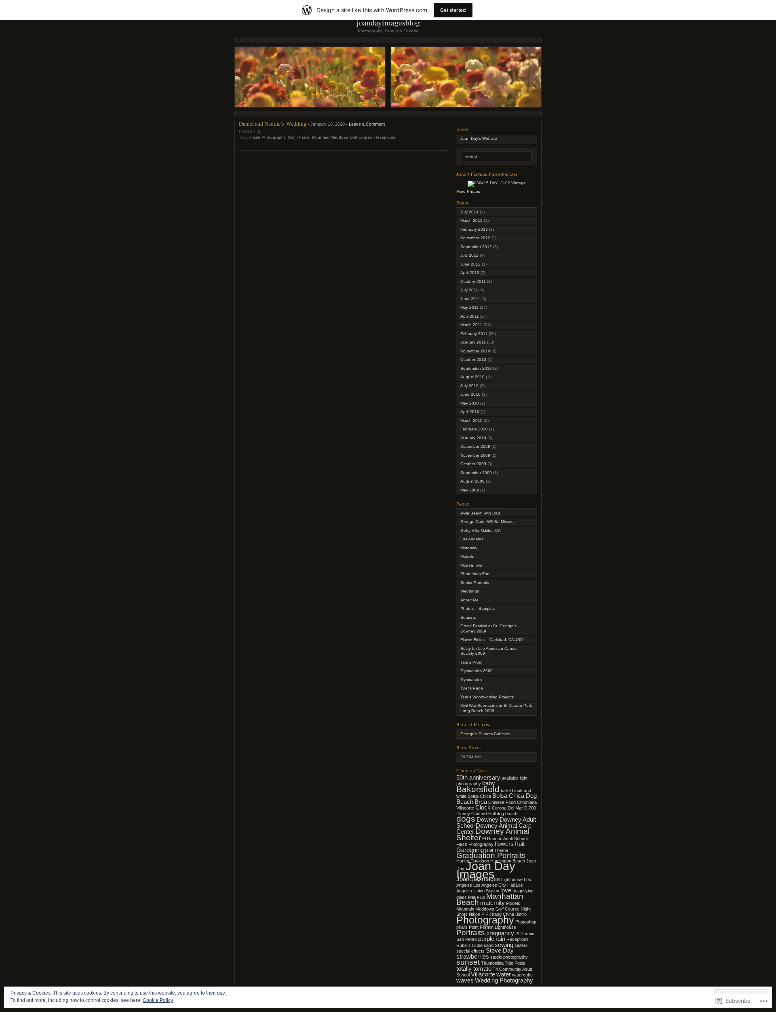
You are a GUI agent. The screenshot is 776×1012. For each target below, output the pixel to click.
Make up (476, 897)
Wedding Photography (504, 980)
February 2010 (474, 429)
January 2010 (473, 438)
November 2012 (475, 238)
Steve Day (500, 950)
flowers (504, 843)
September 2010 (476, 368)
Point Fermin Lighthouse (492, 927)
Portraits (470, 932)
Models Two (471, 565)
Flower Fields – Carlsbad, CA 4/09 (492, 639)
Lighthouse (512, 879)
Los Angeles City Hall (494, 885)
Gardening (470, 849)
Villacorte (483, 974)
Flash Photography (267, 137)
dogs (465, 819)
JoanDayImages (478, 878)
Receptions (384, 137)
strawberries (472, 956)
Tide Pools (515, 963)
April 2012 (469, 272)
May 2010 (469, 403)
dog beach (507, 813)
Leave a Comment (367, 124)
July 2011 (469, 290)
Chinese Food (502, 802)
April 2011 (469, 316)
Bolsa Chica (479, 796)
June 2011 (470, 299)
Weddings (469, 591)
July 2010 (469, 386)
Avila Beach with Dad (480, 513)
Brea (480, 801)
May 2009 (469, 490)
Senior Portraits (474, 582)
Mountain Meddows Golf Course (342, 137)
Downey (487, 819)
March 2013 (471, 220)
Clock (483, 807)
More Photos (468, 191)
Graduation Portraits (491, 855)
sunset (468, 962)
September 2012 (476, 247)
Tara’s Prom (471, 662)
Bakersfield (478, 789)
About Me (469, 600)
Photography (485, 920)
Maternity (468, 548)
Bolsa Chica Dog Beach (496, 798)
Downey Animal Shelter (492, 834)
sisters (521, 945)
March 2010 (471, 420)
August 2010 (472, 377)
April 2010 (469, 411)
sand (488, 945)
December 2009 (475, 446)
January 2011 (473, 342)
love (505, 890)
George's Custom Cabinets (485, 734)
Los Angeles (471, 539)
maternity (492, 902)
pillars (462, 927)
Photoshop (525, 921)
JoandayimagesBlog (388, 22)
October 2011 (473, 281)
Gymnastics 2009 (476, 670)
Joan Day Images (485, 870)
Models (467, 556)
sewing (504, 944)
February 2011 (473, 333)
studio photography (509, 957)
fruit (520, 843)
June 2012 (470, 264)
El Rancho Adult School (504, 838)
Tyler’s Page (471, 688)
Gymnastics (471, 679)
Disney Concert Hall (476, 813)
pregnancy (500, 933)
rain (500, 938)
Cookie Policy (158, 1000)
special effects (470, 951)
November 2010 (475, 351)
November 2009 (475, 455)
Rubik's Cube (469, 945)
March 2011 (471, 325)
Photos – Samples (477, 608)
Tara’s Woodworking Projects (487, 697)
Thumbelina (492, 963)
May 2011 (469, 307)
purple (486, 938)
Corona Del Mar (507, 807)
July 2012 (469, 255)
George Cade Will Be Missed (487, 521)
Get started (453, 10)
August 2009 (472, 481)
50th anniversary (478, 777)
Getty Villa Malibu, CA (480, 530)
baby (488, 783)
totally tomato (473, 968)
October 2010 (473, 359)
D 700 (530, 807)
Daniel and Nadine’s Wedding (272, 123)
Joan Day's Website (478, 138)
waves (465, 980)
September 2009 (476, 472)
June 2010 (470, 394)
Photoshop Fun (474, 573)
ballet (506, 790)
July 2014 (469, 212)
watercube (522, 974)
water (503, 974)
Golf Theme (299, 137)
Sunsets (468, 617)
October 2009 (473, 464)
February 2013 (474, 229)
